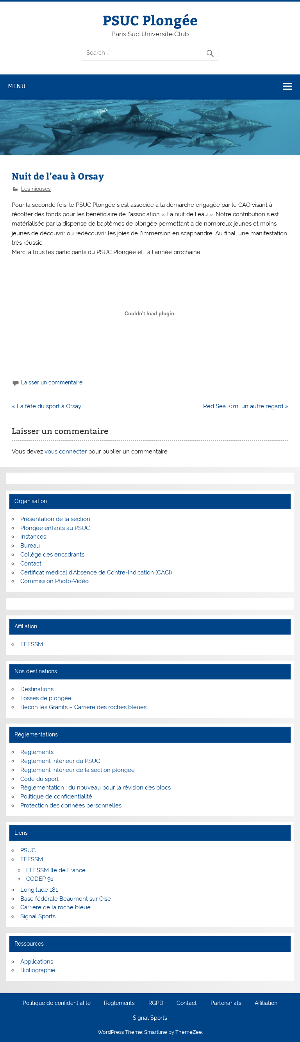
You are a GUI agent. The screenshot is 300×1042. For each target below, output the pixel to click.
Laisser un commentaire (51, 382)
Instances (33, 536)
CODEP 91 (39, 878)
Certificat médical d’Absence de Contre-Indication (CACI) (96, 572)
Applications (36, 961)
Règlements (37, 752)
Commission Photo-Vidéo (54, 581)
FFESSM (31, 644)
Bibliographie (37, 970)
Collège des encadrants (52, 554)
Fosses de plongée (45, 698)
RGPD (155, 1003)
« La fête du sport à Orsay (46, 406)
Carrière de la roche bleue (55, 907)
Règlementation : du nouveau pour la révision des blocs (95, 787)
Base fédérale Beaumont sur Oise (65, 898)
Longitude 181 (39, 889)
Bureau (30, 545)
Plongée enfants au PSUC (55, 528)
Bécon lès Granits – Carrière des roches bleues (83, 707)
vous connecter (66, 451)
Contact (30, 563)
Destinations (37, 689)
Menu (17, 86)
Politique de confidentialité (56, 796)
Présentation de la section (55, 519)
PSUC (28, 850)
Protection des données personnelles (70, 805)
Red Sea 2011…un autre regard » (245, 406)
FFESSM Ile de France (56, 870)
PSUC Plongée (150, 20)
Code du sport (39, 778)
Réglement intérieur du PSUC (60, 761)
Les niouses (36, 189)
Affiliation (266, 1003)
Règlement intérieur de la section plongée (77, 769)
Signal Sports (37, 916)
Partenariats (226, 1003)
